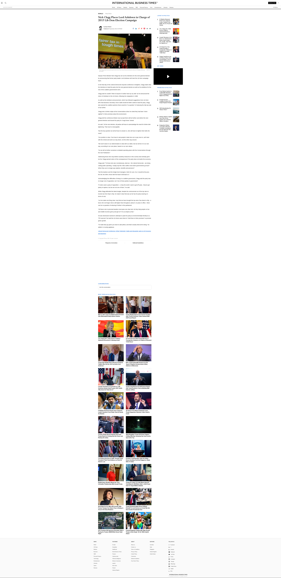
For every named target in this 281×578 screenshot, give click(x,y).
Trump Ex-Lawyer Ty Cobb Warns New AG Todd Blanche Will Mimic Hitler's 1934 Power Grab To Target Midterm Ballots (138, 484)
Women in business (116, 561)
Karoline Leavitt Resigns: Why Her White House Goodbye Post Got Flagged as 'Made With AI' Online (138, 460)
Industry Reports (115, 570)
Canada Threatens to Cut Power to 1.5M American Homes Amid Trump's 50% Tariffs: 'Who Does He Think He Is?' (110, 388)
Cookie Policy (134, 554)
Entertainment (158, 7)
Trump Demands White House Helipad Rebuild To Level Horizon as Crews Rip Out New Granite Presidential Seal (138, 508)
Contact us (133, 547)
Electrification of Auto (116, 551)
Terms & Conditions (135, 549)
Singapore (152, 549)
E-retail (113, 544)
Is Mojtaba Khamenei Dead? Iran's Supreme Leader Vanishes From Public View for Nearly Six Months (110, 412)
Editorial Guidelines (138, 243)
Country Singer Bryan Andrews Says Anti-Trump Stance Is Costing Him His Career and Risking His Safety (110, 436)
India (151, 547)
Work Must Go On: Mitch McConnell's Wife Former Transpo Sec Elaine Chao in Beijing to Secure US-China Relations (110, 508)
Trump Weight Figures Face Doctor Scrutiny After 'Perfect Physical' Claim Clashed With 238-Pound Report (138, 316)
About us (133, 544)
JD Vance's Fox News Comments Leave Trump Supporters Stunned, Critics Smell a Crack (138, 412)
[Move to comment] (150, 28)
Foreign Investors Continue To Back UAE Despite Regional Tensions (165, 101)
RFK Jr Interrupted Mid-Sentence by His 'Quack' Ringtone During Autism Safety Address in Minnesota (137, 364)
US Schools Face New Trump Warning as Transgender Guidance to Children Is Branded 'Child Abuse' (138, 340)
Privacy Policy (134, 551)
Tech (151, 7)
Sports (95, 565)
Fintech (114, 567)
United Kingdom (153, 551)
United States (153, 554)
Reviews (171, 7)
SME (137, 7)
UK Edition (275, 7)
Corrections (133, 556)
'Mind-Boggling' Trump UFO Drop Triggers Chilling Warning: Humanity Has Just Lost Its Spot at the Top (138, 436)
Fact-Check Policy (135, 561)
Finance (114, 554)
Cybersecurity (115, 556)
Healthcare (114, 549)
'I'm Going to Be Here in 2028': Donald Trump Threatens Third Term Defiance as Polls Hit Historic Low (110, 460)
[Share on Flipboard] (141, 28)
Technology (96, 558)
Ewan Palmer (108, 26)
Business (131, 7)
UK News (119, 7)
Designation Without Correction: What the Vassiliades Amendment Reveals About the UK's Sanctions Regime (165, 128)
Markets (125, 7)
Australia (152, 544)
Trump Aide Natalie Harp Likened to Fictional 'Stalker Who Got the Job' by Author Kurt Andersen (110, 364)
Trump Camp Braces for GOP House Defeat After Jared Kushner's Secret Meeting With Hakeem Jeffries (138, 388)
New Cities (114, 565)
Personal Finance (144, 7)
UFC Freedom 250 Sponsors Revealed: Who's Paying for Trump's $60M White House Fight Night (111, 532)
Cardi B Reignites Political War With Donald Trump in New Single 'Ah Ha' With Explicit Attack (138, 532)
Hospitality (114, 547)
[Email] (147, 28)
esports (114, 563)
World (113, 7)
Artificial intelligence (116, 558)
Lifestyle (165, 7)
